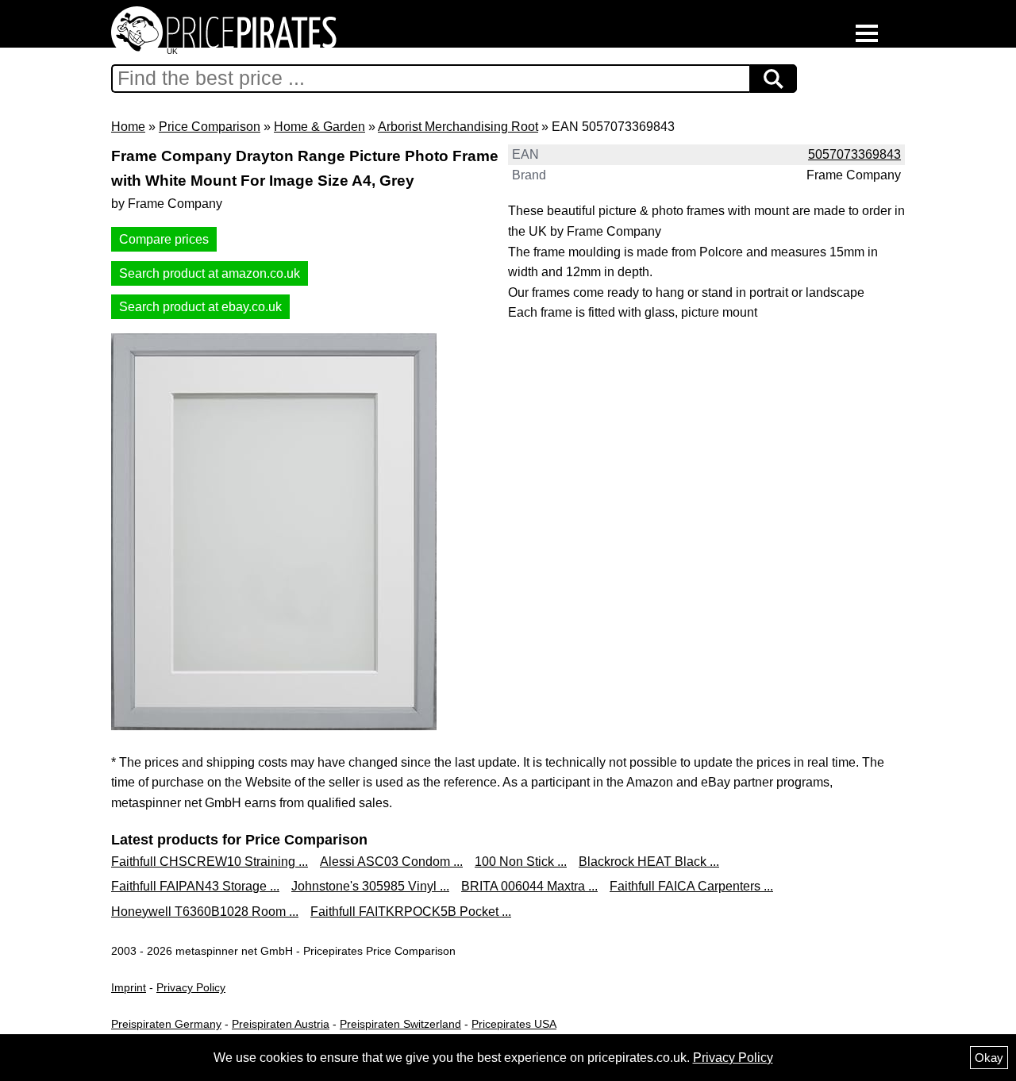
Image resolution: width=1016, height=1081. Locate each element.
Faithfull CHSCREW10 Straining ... (209, 861)
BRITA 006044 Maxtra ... (529, 886)
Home (128, 126)
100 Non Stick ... (521, 861)
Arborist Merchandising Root (458, 126)
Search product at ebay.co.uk (200, 307)
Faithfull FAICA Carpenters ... (691, 886)
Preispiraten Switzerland (400, 1024)
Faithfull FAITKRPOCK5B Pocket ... (410, 911)
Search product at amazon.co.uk (209, 273)
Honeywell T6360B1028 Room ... (204, 911)
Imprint (128, 987)
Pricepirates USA (513, 1024)
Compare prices (164, 239)
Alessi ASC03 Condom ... (391, 861)
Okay (989, 1057)
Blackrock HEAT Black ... (649, 861)
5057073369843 (854, 154)
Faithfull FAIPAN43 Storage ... (195, 886)
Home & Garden (319, 126)
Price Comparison (209, 126)
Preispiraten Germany (166, 1024)
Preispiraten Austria (280, 1024)
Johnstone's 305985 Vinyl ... (370, 886)
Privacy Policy (190, 987)
